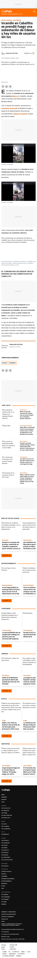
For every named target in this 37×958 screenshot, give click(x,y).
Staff (3, 921)
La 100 (28, 951)
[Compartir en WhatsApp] (6, 86)
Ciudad (4, 953)
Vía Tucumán (5, 826)
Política (3, 874)
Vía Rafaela (5, 852)
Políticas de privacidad (8, 914)
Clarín (4, 951)
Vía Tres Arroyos (6, 815)
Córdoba (4, 797)
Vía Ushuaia (4, 866)
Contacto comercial (7, 916)
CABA (3, 802)
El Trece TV (15, 951)
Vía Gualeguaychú (7, 859)
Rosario (3, 799)
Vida (2, 888)
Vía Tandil (4, 813)
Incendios (17, 20)
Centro (3, 805)
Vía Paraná (4, 855)
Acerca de (4, 919)
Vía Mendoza (5, 834)
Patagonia (4, 863)
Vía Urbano (4, 894)
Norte (3, 821)
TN (9, 951)
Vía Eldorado (5, 843)
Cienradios (12, 953)
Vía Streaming (5, 897)
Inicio (3, 794)
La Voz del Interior (8, 956)
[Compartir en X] (10, 86)
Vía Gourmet (5, 899)
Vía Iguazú (4, 845)
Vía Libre (4, 901)
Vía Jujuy (4, 824)
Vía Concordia (5, 857)
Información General (8, 878)
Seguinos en (28, 53)
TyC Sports (21, 953)
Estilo (3, 886)
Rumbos (3, 904)
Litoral (3, 838)
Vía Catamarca (5, 828)
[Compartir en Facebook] (2, 86)
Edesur (4, 363)
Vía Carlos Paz (5, 808)
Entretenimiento (6, 881)
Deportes (4, 883)
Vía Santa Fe (5, 850)
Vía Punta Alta (5, 817)
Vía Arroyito (5, 810)
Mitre (23, 951)
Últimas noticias (6, 871)
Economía (4, 876)
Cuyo (2, 832)
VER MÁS (5, 555)
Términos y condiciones (8, 911)
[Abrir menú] (34, 11)
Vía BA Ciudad (6, 20)
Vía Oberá (4, 847)
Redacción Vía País (12, 53)
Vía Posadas (5, 840)
